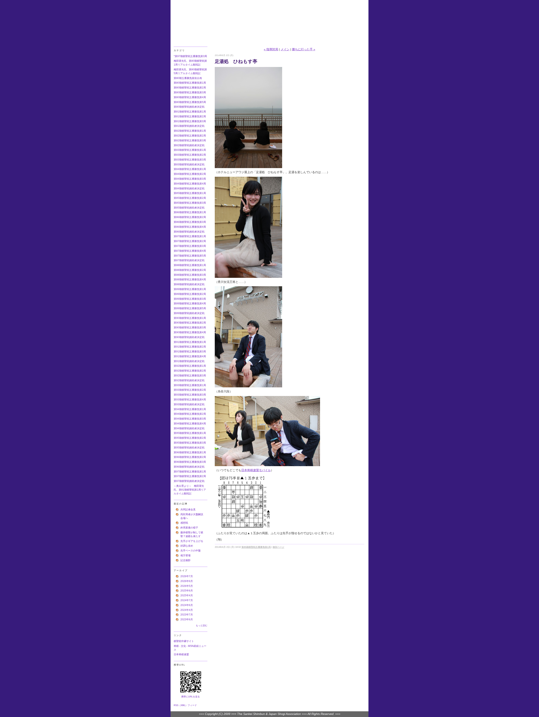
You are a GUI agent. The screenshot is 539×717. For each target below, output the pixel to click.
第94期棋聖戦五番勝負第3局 (190, 418)
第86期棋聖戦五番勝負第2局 (190, 217)
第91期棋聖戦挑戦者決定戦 (189, 361)
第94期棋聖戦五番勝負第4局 (190, 423)
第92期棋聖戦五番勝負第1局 (190, 365)
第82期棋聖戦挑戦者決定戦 (189, 145)
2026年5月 (186, 586)
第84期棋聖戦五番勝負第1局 (190, 169)
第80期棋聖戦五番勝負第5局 (190, 102)
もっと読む (201, 625)
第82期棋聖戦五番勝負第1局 (190, 130)
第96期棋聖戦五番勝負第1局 (190, 452)
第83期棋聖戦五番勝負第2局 (190, 154)
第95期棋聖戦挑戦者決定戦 (189, 447)
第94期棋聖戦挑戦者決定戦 (189, 428)
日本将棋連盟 (181, 654)
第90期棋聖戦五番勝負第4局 (190, 332)
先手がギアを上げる (191, 541)
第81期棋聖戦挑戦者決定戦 (189, 125)
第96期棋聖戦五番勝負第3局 (190, 461)
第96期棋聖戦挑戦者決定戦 (189, 466)
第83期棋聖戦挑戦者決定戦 (189, 164)
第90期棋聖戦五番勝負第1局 (190, 318)
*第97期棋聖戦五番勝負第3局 (190, 56)
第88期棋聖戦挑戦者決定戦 (189, 284)
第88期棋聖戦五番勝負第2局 (190, 270)
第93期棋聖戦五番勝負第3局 (190, 394)
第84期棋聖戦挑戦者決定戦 (189, 188)
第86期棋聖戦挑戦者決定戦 (189, 231)
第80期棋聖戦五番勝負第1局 (190, 82)
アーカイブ (181, 570)
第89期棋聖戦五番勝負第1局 (190, 289)
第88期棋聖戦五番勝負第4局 (190, 279)
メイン (285, 49)
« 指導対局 (271, 49)
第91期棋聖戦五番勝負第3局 (190, 351)
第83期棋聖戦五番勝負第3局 (190, 159)
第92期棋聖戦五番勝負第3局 (190, 375)
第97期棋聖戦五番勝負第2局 (190, 476)
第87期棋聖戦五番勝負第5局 (190, 255)
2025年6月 (186, 590)
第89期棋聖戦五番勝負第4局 (190, 303)
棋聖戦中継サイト (184, 641)
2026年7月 (186, 576)
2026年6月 (186, 581)
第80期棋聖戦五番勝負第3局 (190, 92)
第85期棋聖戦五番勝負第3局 (190, 202)
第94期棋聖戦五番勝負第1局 (190, 409)
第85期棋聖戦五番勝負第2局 (190, 198)
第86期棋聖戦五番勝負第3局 (190, 222)
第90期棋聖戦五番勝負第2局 (190, 322)
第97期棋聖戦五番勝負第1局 (190, 471)
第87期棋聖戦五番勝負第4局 (190, 250)
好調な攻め (186, 545)
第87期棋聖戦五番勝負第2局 (190, 241)
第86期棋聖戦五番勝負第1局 (190, 212)
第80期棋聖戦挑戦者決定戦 (189, 106)
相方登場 (185, 555)
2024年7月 (186, 600)
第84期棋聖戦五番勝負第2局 (190, 174)
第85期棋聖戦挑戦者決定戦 (189, 207)
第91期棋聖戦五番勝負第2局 (190, 346)
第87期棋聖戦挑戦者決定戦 (189, 260)
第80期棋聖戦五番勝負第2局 (190, 87)
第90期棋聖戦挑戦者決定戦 (189, 337)
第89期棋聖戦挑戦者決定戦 (189, 313)
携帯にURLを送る (190, 696)
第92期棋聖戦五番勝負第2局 (190, 370)
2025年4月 (186, 595)
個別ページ (278, 547)
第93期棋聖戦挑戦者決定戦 (189, 404)
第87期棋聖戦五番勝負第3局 (190, 246)
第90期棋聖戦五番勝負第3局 (190, 327)
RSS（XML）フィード (185, 705)
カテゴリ (179, 50)
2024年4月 (186, 610)
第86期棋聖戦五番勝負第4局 (190, 226)
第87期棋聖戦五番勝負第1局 (190, 236)
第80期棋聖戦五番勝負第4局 (190, 97)
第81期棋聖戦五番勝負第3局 (190, 121)
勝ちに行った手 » (303, 49)
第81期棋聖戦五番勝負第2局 (190, 116)
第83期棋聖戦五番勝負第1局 (190, 149)
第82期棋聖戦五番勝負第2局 (190, 135)
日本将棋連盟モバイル (256, 470)
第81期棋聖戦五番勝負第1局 (190, 111)
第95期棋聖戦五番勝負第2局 (190, 437)
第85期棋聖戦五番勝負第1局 (190, 193)
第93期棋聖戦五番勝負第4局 (190, 399)
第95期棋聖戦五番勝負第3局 (190, 442)
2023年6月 (186, 619)
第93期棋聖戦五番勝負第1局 (190, 385)
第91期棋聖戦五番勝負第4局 (190, 356)
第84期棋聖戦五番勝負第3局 (190, 178)
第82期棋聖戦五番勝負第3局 (190, 140)
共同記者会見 (188, 509)
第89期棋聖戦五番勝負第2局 (190, 294)
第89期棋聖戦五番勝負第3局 (190, 298)
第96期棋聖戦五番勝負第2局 (190, 457)
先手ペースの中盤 (190, 550)
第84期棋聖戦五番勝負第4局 (190, 183)
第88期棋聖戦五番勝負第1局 (190, 265)
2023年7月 (186, 614)
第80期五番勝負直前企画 (188, 78)
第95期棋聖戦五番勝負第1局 (190, 433)
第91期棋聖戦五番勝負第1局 (190, 342)
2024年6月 (186, 605)
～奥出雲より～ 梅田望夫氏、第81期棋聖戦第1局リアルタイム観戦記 (190, 489)
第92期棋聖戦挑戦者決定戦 (189, 380)
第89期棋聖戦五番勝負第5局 (190, 308)
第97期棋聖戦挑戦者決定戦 (189, 481)
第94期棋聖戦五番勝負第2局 (190, 413)
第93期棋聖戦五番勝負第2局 (190, 389)
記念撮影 (185, 560)
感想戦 (184, 522)
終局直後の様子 (189, 527)
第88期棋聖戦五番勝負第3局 (190, 274)
